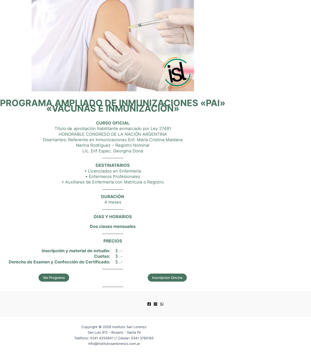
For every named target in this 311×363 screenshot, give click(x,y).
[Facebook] (149, 305)
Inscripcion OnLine (167, 277)
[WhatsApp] (162, 305)
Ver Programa (54, 277)
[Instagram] (155, 305)
